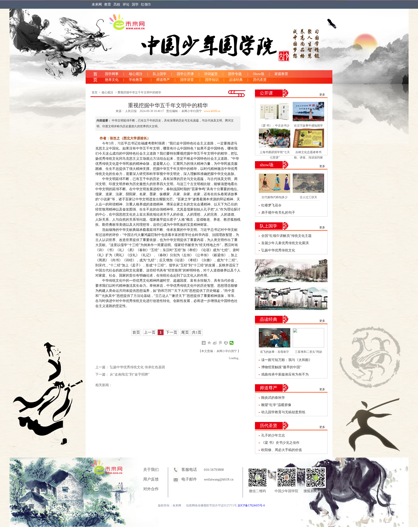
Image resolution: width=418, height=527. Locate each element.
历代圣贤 (260, 80)
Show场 (258, 74)
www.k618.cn (212, 111)
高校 (116, 4)
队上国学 (159, 74)
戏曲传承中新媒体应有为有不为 (285, 374)
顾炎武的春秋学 (273, 397)
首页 (94, 92)
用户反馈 (151, 479)
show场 (266, 164)
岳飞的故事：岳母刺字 (274, 352)
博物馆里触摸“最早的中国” (281, 367)
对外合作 (151, 489)
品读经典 (236, 80)
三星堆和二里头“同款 (308, 352)
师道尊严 (163, 80)
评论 (126, 4)
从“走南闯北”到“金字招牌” (129, 374)
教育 (107, 4)
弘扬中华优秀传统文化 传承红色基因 (137, 367)
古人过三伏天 (308, 197)
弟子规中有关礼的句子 (278, 212)
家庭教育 (281, 74)
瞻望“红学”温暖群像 (276, 405)
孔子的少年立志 (273, 435)
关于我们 (151, 469)
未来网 (97, 4)
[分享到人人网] (226, 343)
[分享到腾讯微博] (220, 343)
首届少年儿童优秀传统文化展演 (285, 243)
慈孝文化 (112, 80)
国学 (135, 4)
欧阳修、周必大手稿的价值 (281, 450)
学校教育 (137, 80)
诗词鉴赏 (211, 74)
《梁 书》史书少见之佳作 (280, 442)
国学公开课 (185, 74)
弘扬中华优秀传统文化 (278, 250)
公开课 (266, 93)
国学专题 (235, 74)
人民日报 (131, 111)
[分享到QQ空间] (209, 343)
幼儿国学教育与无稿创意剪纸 (283, 412)
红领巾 (146, 4)
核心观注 (135, 74)
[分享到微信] (232, 343)
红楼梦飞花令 (271, 205)
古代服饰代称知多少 (274, 197)
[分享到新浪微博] (215, 343)
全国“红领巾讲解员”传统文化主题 (286, 236)
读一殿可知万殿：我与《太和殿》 (286, 360)
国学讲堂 (187, 80)
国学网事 (112, 74)
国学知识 (212, 80)
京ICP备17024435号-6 (251, 505)
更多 (322, 94)
